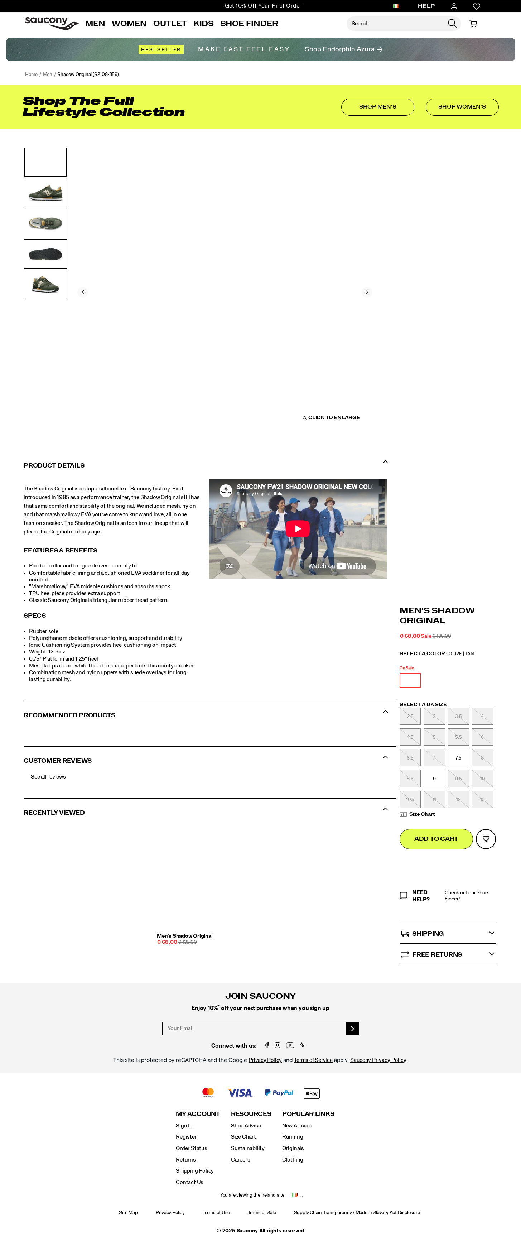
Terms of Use (216, 1212)
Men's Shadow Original (185, 936)
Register (186, 1137)
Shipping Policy (195, 1171)
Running (292, 1137)
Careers (240, 1160)
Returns (186, 1160)
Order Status (191, 1148)
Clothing (292, 1160)
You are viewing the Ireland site (252, 1195)
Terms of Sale (262, 1212)
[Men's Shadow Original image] (206, 878)
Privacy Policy (265, 1060)
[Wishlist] (476, 6)
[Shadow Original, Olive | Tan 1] (225, 291)
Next (367, 292)
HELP (426, 6)
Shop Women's (462, 107)
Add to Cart (436, 839)
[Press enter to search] (452, 23)
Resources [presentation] (251, 1114)
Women (129, 24)
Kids (203, 24)
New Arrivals (297, 1126)
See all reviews (48, 777)
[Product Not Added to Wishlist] (486, 839)
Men (95, 24)
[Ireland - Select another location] (396, 6)
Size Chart (422, 814)
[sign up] (353, 1028)
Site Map (128, 1212)
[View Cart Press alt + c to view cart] (473, 23)
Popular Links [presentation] (308, 1114)
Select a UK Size (423, 704)
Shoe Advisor (247, 1126)
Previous (82, 292)
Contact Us (189, 1182)
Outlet (170, 24)
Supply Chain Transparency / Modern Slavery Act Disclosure (357, 1212)
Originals (293, 1148)
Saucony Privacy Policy (378, 1060)
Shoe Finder (249, 24)
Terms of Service (313, 1060)
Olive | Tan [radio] (410, 680)
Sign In (184, 1126)
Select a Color (437, 653)
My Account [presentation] (198, 1114)
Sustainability (248, 1148)
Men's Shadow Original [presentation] (437, 616)
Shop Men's (377, 107)
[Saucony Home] (52, 23)
